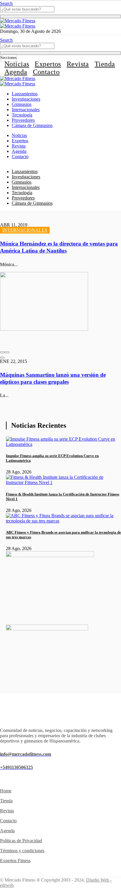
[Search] (60, 16)
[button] (2, 352)
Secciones (8, 57)
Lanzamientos (25, 93)
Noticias (16, 64)
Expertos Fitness (15, 860)
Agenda (15, 72)
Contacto (46, 72)
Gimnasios (21, 104)
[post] (63, 444)
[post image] (60, 310)
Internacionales (26, 109)
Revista (78, 64)
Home (5, 790)
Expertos (48, 64)
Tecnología (22, 114)
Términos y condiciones (22, 850)
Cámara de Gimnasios (32, 125)
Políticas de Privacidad (21, 840)
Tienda (105, 64)
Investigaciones (26, 99)
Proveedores (23, 120)
